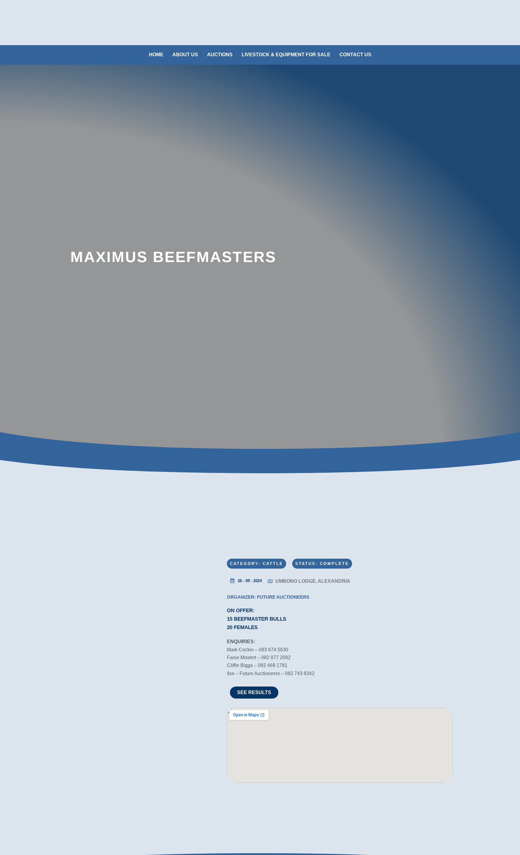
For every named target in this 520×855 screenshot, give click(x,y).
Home (156, 54)
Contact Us (355, 54)
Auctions (220, 54)
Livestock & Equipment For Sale (286, 54)
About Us (185, 54)
